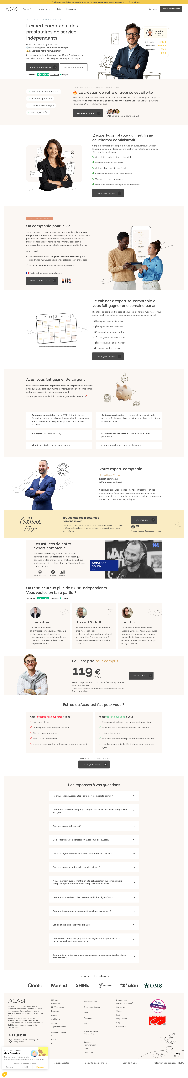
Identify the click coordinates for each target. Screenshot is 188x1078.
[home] (12, 9)
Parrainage (88, 1018)
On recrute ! (121, 1007)
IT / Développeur (59, 1007)
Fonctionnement (44, 9)
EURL (53, 1040)
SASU (53, 1036)
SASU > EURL (90, 1034)
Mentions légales (60, 1063)
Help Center (121, 1019)
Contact (119, 1011)
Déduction (88, 1053)
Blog (118, 1023)
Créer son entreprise (92, 1007)
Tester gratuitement (171, 9)
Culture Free (121, 1026)
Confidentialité (130, 1063)
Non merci (9, 1067)
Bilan (86, 1049)
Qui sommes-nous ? (124, 1003)
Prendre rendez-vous (40, 67)
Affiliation (87, 1024)
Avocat (54, 1023)
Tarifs (59, 9)
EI (52, 1044)
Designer (55, 1011)
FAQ (118, 1015)
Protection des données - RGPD (168, 1063)
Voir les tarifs (139, 675)
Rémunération (90, 1045)
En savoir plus (134, 2)
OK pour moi (40, 1067)
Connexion (153, 9)
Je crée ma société (85, 113)
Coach (54, 1015)
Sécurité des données (96, 1063)
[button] (28, 9)
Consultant (55, 1003)
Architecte (55, 1019)
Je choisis (25, 1067)
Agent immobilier (58, 1027)
